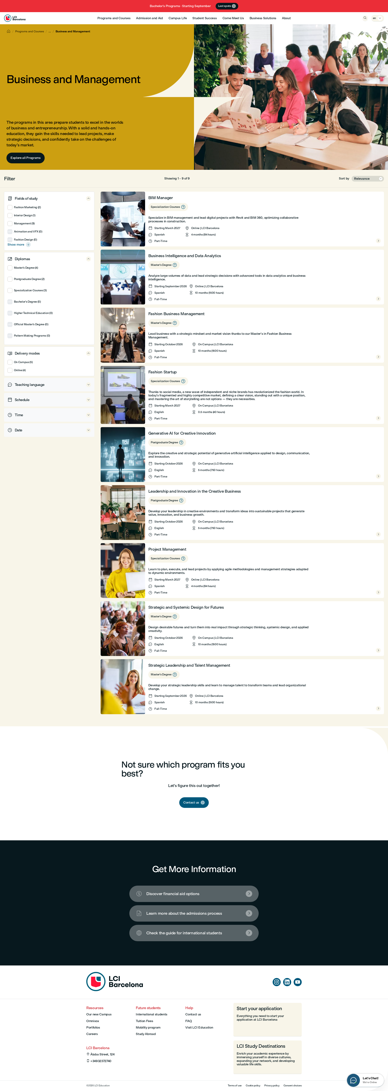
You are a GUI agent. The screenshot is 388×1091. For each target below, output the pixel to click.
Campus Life (178, 18)
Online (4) (19, 370)
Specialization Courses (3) (30, 290)
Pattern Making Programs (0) (32, 335)
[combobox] (368, 179)
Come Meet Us (233, 18)
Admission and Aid (149, 18)
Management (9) (24, 223)
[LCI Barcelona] (14, 18)
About (286, 18)
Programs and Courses (114, 18)
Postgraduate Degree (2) (29, 279)
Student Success (204, 18)
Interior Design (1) (24, 215)
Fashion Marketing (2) (27, 207)
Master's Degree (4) (26, 267)
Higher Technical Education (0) (33, 313)
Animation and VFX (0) (28, 231)
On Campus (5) (23, 362)
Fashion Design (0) (25, 239)
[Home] (114, 990)
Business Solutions (263, 18)
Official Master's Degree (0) (31, 324)
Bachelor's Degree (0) (27, 301)
